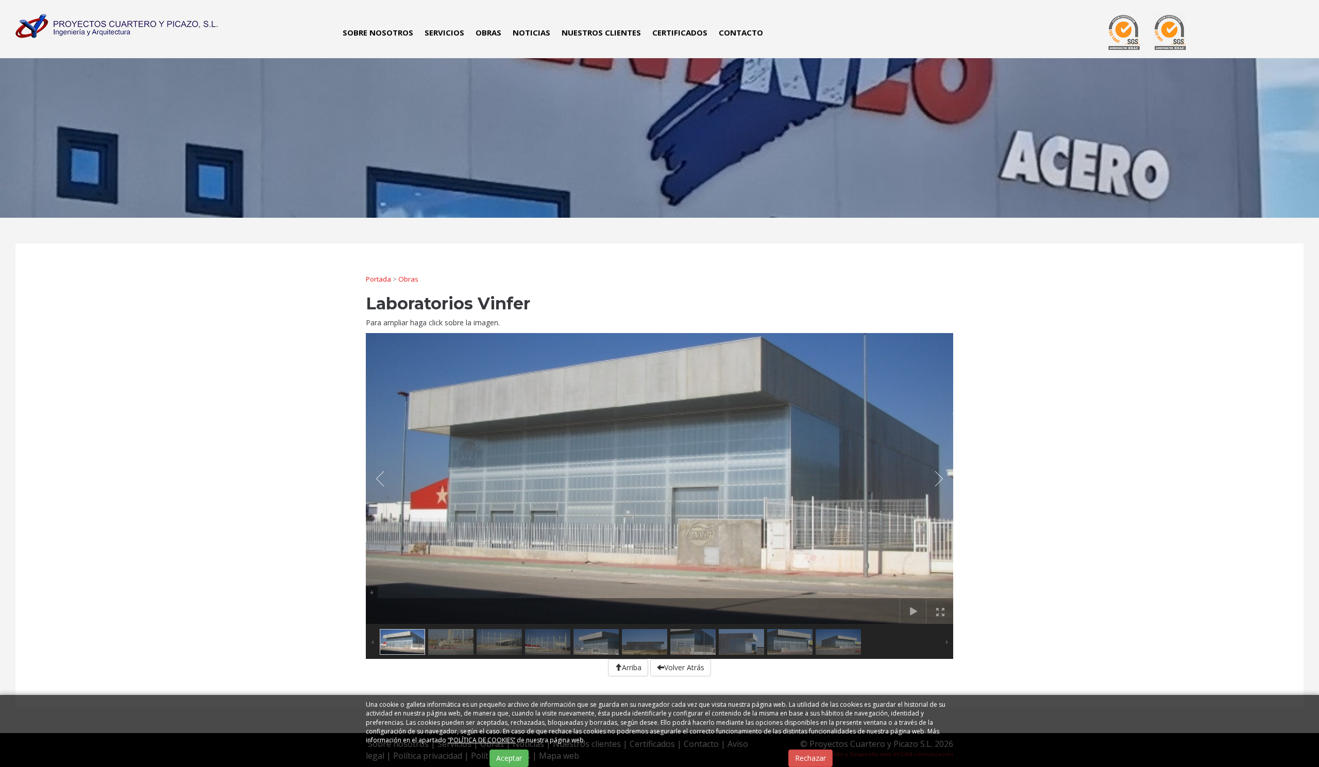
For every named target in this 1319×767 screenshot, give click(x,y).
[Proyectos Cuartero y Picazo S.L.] (115, 25)
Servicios (444, 32)
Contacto (741, 32)
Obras (488, 32)
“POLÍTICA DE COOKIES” (481, 740)
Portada (378, 279)
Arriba (631, 667)
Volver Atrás (684, 667)
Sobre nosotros (378, 32)
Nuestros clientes (601, 32)
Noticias (531, 32)
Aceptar (509, 758)
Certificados (679, 32)
